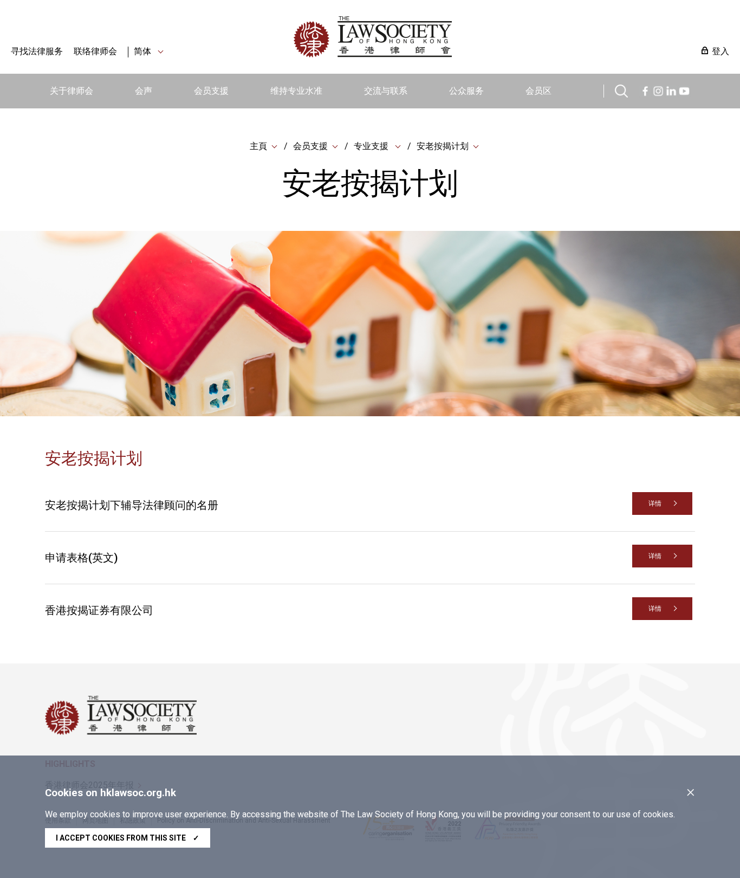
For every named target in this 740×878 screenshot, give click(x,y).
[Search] (621, 90)
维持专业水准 (296, 91)
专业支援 (372, 146)
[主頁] (429, 36)
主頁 (258, 146)
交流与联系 (385, 91)
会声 (143, 91)
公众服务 (466, 91)
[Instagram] (658, 90)
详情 (654, 503)
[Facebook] (645, 90)
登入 (720, 51)
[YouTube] (684, 90)
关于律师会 (71, 91)
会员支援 (211, 91)
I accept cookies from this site (127, 838)
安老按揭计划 (443, 146)
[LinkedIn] (671, 90)
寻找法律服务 (37, 51)
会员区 (538, 91)
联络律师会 (95, 51)
